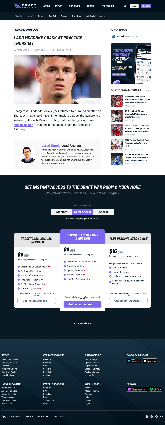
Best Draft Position (9, 372)
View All (148, 90)
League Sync (90, 375)
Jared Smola (23, 49)
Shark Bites (76, 16)
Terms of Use (42, 416)
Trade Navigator (8, 397)
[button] (49, 266)
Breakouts (5, 369)
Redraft (30, 16)
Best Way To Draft (9, 362)
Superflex (47, 369)
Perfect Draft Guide (9, 359)
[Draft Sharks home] (25, 6)
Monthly (61, 212)
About (87, 388)
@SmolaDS (39, 49)
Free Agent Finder (8, 400)
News (46, 6)
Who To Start (7, 403)
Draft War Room (8, 388)
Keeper (46, 403)
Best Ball (52, 16)
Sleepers (5, 366)
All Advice (18, 16)
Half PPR (47, 362)
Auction (46, 375)
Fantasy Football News (26, 30)
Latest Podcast (7, 375)
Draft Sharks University (94, 16)
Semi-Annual (82, 212)
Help (87, 397)
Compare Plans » (82, 323)
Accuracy (89, 394)
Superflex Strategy (92, 366)
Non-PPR (47, 359)
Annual (103, 212)
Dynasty (41, 16)
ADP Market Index (9, 391)
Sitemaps (29, 416)
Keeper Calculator (8, 394)
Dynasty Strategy (92, 362)
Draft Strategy (91, 359)
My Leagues (107, 6)
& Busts (14, 369)
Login (134, 6)
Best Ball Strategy (92, 369)
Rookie (46, 397)
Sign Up (146, 6)
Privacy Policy (15, 416)
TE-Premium (48, 400)
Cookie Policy (57, 416)
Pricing (88, 400)
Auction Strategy (92, 372)
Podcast (64, 16)
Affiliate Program (92, 391)
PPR (45, 366)
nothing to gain (23, 125)
